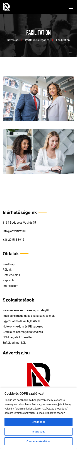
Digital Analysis (17, 169)
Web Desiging (15, 116)
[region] (38, 418)
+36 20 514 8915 (13, 239)
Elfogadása (39, 421)
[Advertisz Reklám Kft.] (6, 7)
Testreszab (38, 431)
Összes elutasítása (38, 441)
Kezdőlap (12, 40)
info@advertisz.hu (14, 231)
